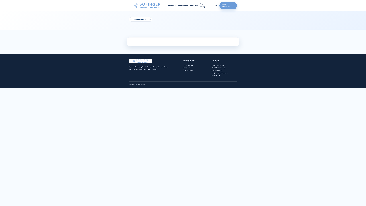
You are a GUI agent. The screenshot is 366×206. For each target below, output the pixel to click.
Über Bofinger (203, 5)
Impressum (132, 84)
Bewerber (194, 5)
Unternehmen (183, 5)
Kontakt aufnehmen (226, 5)
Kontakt (214, 5)
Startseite (172, 5)
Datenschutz (141, 84)
